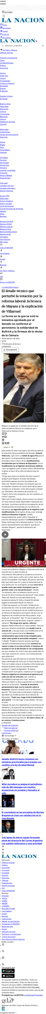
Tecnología (4, 163)
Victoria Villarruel (11, 730)
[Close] (3, 846)
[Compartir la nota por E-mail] (8, 443)
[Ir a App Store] (8, 977)
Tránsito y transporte (8, 58)
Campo (3, 78)
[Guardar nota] (3, 433)
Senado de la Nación (10, 725)
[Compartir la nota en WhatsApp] (5, 436)
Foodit (5, 31)
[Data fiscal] (3, 1010)
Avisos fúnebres (6, 201)
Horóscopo (4, 165)
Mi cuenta (7, 38)
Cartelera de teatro (7, 188)
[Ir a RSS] (3, 965)
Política (15, 287)
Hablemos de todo (7, 122)
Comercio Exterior (7, 83)
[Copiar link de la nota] (3, 440)
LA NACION (7, 287)
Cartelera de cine (7, 186)
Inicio (5, 25)
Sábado (3, 211)
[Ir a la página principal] (23, 22)
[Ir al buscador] (4, 16)
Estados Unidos (6, 96)
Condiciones (29, 995)
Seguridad (4, 106)
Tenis (2, 147)
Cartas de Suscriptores (9, 134)
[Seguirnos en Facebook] (3, 945)
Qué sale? (4, 183)
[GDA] (8, 1003)
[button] (23, 161)
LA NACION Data (6, 63)
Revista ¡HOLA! (6, 224)
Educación (4, 109)
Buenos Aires (5, 104)
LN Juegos (4, 157)
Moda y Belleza (6, 175)
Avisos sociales (6, 203)
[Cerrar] (36, 41)
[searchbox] (22, 45)
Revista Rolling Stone (8, 232)
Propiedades (5, 81)
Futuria (3, 73)
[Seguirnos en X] (3, 951)
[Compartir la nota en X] (5, 443)
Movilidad (4, 86)
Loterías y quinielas (8, 170)
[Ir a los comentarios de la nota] (5, 433)
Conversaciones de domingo (11, 209)
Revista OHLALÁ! (6, 221)
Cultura (3, 111)
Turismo (3, 160)
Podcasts (3, 173)
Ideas (2, 214)
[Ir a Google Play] (8, 972)
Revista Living (5, 229)
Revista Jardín (5, 234)
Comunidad (4, 114)
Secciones (7, 28)
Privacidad (38, 995)
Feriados (3, 168)
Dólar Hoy (4, 76)
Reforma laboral (10, 728)
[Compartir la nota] (3, 436)
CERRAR (3, 1)
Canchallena (5, 150)
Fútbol (2, 142)
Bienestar (4, 116)
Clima (2, 60)
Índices (3, 88)
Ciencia (3, 119)
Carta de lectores (7, 206)
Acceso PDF (4, 196)
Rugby (2, 145)
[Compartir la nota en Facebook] (3, 443)
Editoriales (4, 129)
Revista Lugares (6, 226)
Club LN (6, 34)
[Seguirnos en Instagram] (3, 958)
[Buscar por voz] (43, 46)
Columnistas (5, 132)
